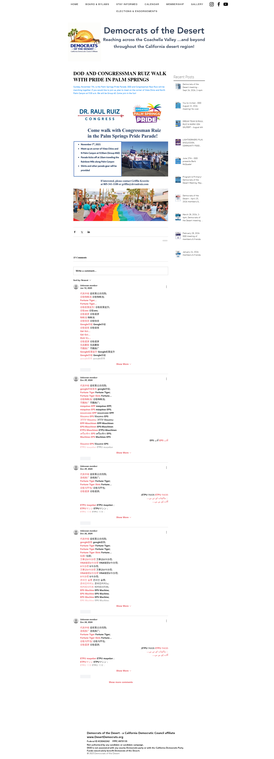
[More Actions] (166, 287)
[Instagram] (211, 4)
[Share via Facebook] (74, 232)
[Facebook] (218, 4)
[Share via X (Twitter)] (81, 232)
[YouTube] (225, 4)
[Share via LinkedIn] (88, 232)
